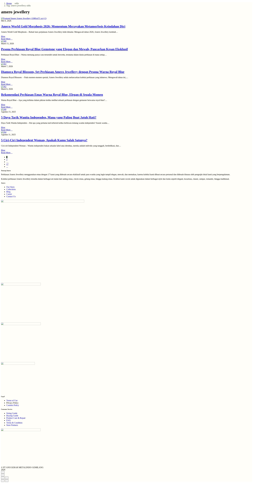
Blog (3, 36)
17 (7, 164)
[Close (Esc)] (2, 477)
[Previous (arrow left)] (2, 480)
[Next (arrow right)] (6, 480)
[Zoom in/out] (6, 477)
